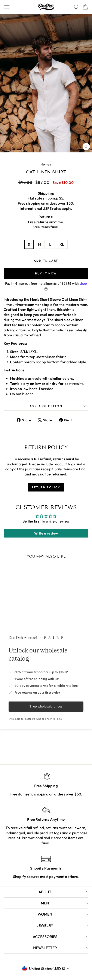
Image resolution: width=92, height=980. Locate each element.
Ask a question (46, 406)
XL (61, 244)
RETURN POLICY (46, 487)
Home (44, 164)
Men (45, 903)
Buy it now (46, 273)
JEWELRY (45, 925)
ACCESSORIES (45, 936)
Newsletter (45, 947)
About (45, 891)
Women (45, 914)
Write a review (46, 533)
